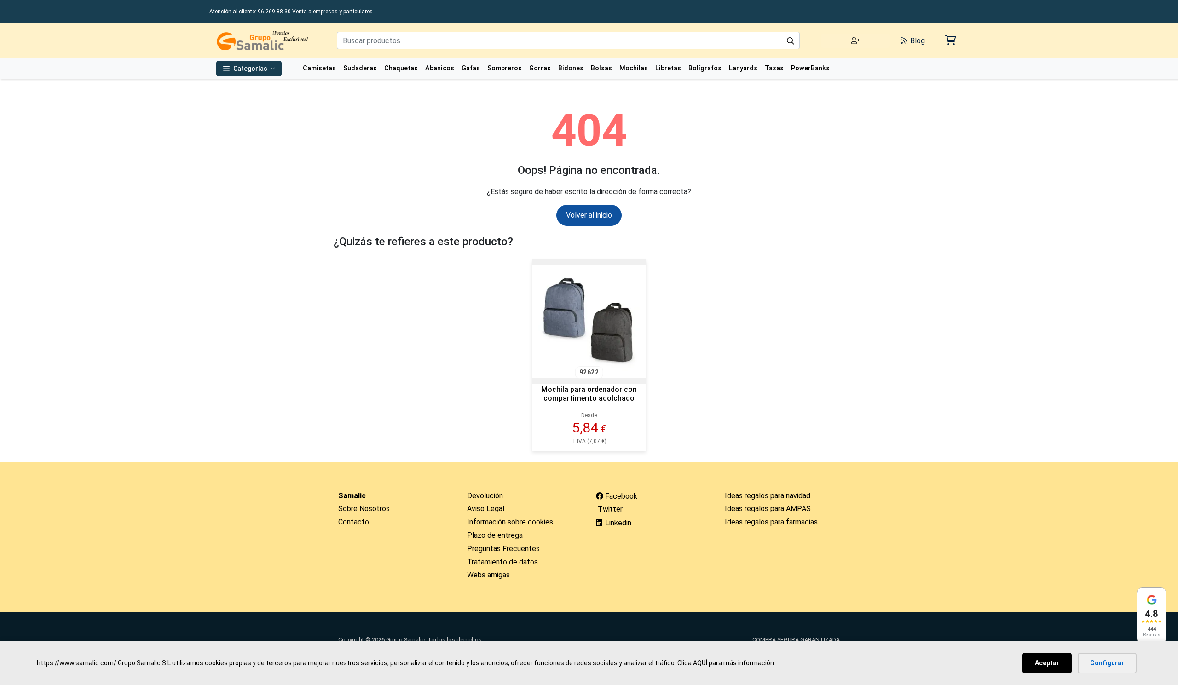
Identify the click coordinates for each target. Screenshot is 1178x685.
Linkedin (617, 522)
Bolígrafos (705, 68)
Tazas (774, 68)
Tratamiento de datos (502, 562)
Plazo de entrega (495, 535)
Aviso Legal (485, 508)
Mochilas (633, 68)
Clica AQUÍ (692, 663)
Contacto (353, 522)
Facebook (620, 496)
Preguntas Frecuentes (503, 548)
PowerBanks (810, 68)
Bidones (570, 68)
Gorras (540, 68)
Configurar (1107, 663)
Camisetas (319, 68)
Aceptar (1047, 663)
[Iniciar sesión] (855, 40)
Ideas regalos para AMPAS (768, 508)
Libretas (668, 68)
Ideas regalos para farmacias (771, 522)
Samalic (352, 495)
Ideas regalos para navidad (767, 495)
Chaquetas (401, 68)
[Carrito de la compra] (950, 40)
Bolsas (601, 68)
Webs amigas (488, 574)
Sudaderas (360, 68)
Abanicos (439, 68)
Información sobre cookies (510, 522)
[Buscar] (790, 40)
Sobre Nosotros (364, 508)
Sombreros (504, 68)
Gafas (471, 68)
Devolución (485, 495)
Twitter (609, 509)
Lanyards (743, 68)
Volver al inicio (589, 215)
